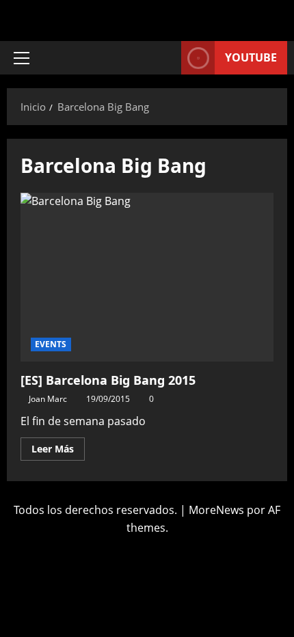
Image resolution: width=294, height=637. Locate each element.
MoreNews (216, 509)
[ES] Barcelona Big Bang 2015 (147, 277)
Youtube (251, 57)
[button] (21, 58)
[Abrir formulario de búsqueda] (164, 57)
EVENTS (51, 344)
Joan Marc (48, 399)
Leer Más (58, 446)
